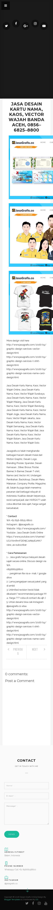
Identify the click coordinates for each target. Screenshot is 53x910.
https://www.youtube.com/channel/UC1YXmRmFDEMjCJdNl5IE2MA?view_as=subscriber (26, 540)
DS (37, 899)
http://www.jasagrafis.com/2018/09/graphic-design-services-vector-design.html (26, 348)
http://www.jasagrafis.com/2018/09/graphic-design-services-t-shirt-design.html (26, 361)
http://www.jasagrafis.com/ (31, 528)
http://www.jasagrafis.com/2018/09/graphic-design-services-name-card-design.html (26, 373)
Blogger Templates (12, 899)
